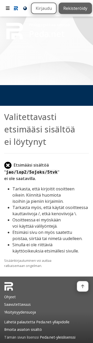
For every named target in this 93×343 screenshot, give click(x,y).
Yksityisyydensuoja (20, 312)
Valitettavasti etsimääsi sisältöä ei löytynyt (39, 129)
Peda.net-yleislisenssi (57, 337)
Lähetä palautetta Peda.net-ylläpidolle (36, 321)
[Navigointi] (7, 8)
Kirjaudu (44, 8)
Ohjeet (10, 296)
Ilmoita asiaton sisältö (23, 329)
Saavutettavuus (17, 304)
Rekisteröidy (75, 8)
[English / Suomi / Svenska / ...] (24, 8)
